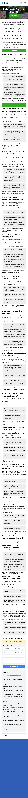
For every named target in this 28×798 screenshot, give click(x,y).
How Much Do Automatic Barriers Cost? (12, 674)
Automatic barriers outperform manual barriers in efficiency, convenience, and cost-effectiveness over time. (13, 720)
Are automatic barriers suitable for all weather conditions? (12, 704)
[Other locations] (21, 3)
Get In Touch (14, 50)
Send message (14, 666)
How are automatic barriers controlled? (12, 694)
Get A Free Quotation (14, 105)
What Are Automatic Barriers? (10, 677)
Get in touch (14, 15)
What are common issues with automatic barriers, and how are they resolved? (13, 708)
